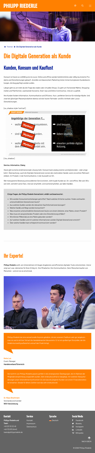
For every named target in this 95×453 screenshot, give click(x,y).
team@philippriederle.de (13, 432)
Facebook (79, 420)
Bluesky (79, 423)
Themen (10, 46)
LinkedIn (79, 430)
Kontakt (30, 420)
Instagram (80, 427)
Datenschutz (31, 427)
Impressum (31, 423)
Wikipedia (79, 433)
